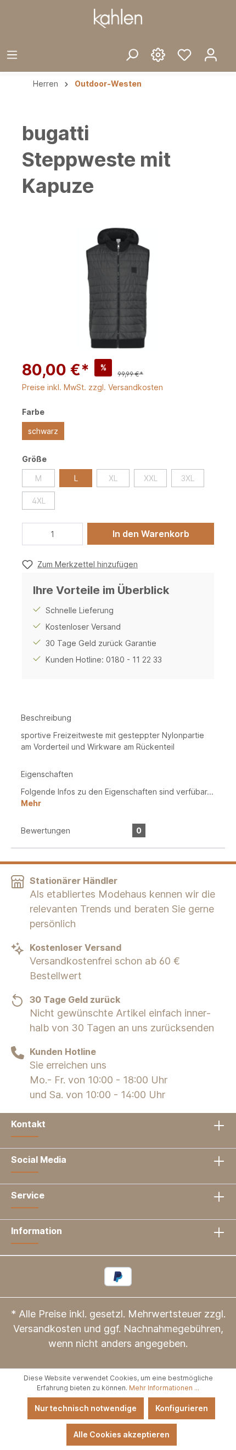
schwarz (43, 431)
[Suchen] (131, 54)
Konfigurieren (181, 1408)
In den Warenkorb (151, 533)
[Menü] (12, 54)
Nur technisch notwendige (86, 1408)
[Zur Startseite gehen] (118, 18)
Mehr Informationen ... (164, 1388)
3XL (187, 478)
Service (27, 1195)
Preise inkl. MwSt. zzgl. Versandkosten (92, 387)
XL (113, 478)
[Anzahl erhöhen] (71, 534)
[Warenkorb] (230, 46)
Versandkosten (47, 1328)
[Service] (158, 54)
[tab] (118, 731)
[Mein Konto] (210, 54)
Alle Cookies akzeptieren (122, 1434)
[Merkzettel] (184, 54)
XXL (151, 478)
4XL (39, 500)
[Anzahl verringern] (33, 534)
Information (36, 1230)
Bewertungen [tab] (81, 830)
